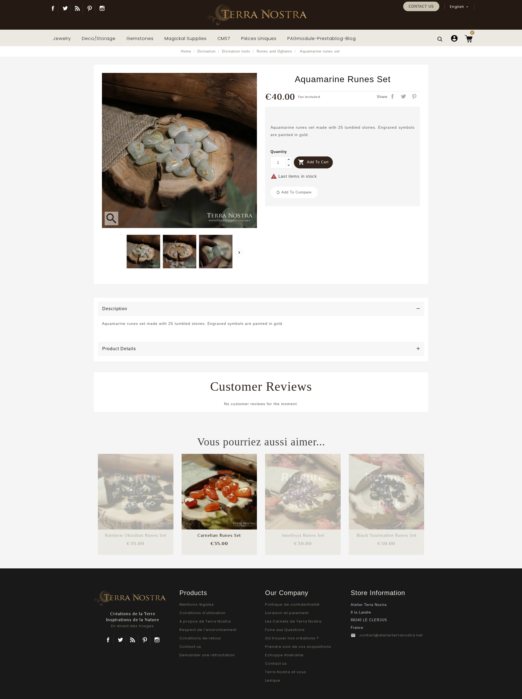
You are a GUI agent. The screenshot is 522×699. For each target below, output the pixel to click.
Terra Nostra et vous (285, 672)
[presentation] (239, 252)
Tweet (403, 96)
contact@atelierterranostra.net (391, 635)
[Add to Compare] (135, 486)
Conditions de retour (200, 638)
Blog (77, 8)
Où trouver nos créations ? (292, 638)
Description (114, 308)
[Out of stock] (121, 486)
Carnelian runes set (219, 535)
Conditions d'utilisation (202, 612)
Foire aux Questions (285, 629)
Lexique (272, 680)
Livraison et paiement (287, 612)
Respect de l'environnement (208, 629)
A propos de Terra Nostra (205, 621)
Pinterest (89, 8)
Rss (132, 640)
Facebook (53, 8)
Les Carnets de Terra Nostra (293, 621)
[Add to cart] (204, 486)
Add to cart (313, 162)
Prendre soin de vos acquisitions (298, 646)
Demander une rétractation (207, 655)
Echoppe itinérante (284, 655)
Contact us (421, 6)
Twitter (65, 8)
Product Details (119, 348)
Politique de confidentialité (292, 604)
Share (392, 96)
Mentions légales (196, 604)
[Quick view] (150, 502)
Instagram (102, 8)
